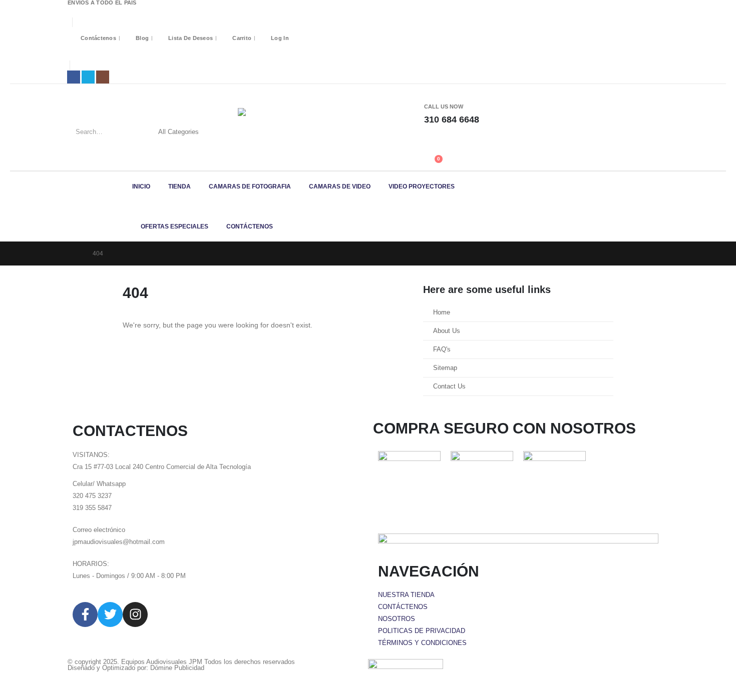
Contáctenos (98, 38)
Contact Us (449, 386)
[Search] (226, 132)
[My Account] (428, 141)
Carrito (241, 38)
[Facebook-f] (85, 614)
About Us (446, 331)
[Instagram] (102, 77)
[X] (88, 77)
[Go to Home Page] (76, 254)
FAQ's (442, 349)
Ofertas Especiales (174, 226)
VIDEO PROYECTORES (422, 186)
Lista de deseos (190, 38)
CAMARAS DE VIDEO (340, 186)
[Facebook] (73, 77)
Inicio (141, 186)
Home (441, 312)
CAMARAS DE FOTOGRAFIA (250, 186)
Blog (142, 38)
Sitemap (445, 368)
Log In (280, 38)
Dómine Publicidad (177, 668)
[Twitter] (110, 614)
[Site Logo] (288, 127)
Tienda (179, 186)
